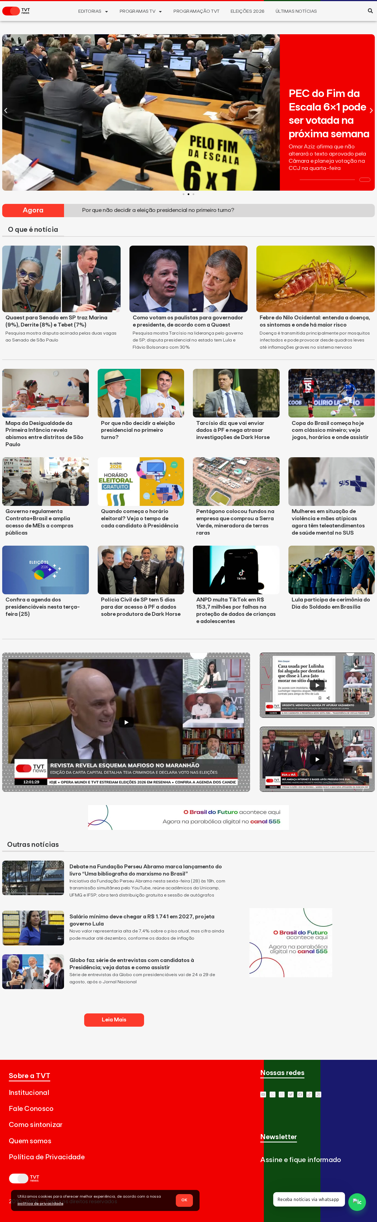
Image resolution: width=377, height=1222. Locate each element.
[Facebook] (300, 1094)
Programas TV (138, 11)
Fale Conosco (31, 1108)
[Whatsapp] (272, 1094)
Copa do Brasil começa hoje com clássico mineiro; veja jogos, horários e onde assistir (330, 430)
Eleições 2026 (248, 11)
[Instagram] (282, 1094)
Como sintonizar (36, 1124)
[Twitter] (291, 1094)
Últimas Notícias (296, 11)
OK (184, 1200)
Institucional (29, 1092)
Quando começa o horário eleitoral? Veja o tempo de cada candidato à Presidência (139, 519)
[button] (370, 10)
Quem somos (30, 1141)
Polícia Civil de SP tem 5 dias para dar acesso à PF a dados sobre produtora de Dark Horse (140, 607)
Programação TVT (196, 11)
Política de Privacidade (47, 1157)
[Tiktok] (309, 1094)
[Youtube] (263, 1094)
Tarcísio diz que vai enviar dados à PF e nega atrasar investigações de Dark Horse (233, 430)
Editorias (89, 11)
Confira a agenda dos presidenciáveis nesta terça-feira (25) (43, 607)
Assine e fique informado (300, 1160)
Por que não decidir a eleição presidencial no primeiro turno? (138, 430)
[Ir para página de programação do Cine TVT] (188, 828)
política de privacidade (40, 1204)
